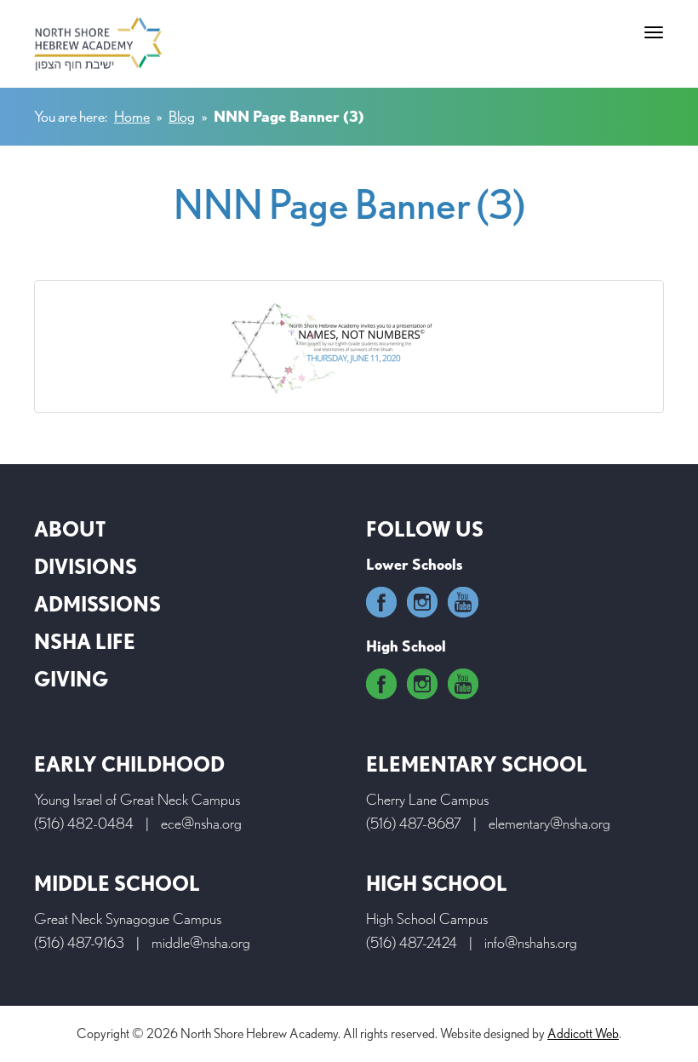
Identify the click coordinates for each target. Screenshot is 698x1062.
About (70, 529)
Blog (182, 116)
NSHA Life (84, 641)
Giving (71, 679)
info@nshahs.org (530, 942)
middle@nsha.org (201, 942)
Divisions (85, 566)
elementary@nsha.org (549, 823)
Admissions (97, 604)
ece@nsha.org (201, 823)
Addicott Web (583, 1033)
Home (132, 116)
